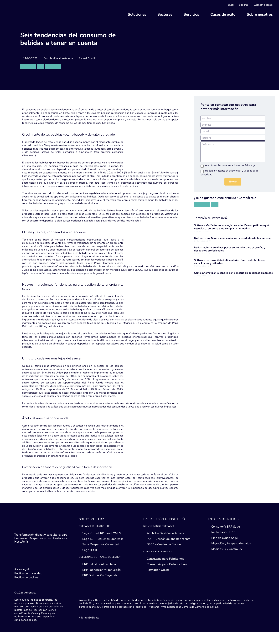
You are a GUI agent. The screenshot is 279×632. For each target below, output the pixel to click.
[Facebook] (30, 560)
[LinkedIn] (24, 560)
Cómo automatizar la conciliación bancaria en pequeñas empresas (233, 273)
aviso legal (235, 170)
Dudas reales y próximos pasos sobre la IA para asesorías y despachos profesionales (229, 249)
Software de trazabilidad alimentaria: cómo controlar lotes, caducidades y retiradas (229, 261)
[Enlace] (34, 14)
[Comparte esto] (32, 66)
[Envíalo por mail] (24, 66)
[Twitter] (17, 560)
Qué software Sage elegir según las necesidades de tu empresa (232, 238)
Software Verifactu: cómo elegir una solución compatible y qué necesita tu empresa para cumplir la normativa (231, 227)
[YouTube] (37, 560)
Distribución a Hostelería (58, 58)
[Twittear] (40, 66)
